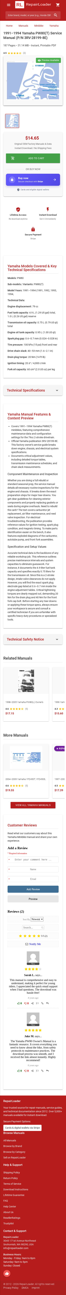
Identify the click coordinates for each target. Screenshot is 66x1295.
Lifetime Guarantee (13, 1195)
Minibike (38, 25)
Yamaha (54, 25)
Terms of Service (12, 1183)
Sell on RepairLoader (14, 1157)
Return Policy (10, 1178)
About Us (8, 1212)
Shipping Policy (11, 1172)
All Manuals (9, 1140)
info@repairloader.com (15, 1248)
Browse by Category (14, 1152)
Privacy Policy (10, 1287)
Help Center (9, 1206)
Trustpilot (8, 1223)
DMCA (25, 1287)
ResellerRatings (11, 1217)
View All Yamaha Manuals (33, 805)
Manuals (23, 25)
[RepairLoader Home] (33, 5)
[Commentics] (33, 965)
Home (9, 25)
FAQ (5, 1200)
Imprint (36, 1287)
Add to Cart (27, 158)
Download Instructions (15, 1189)
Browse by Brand (12, 1146)
